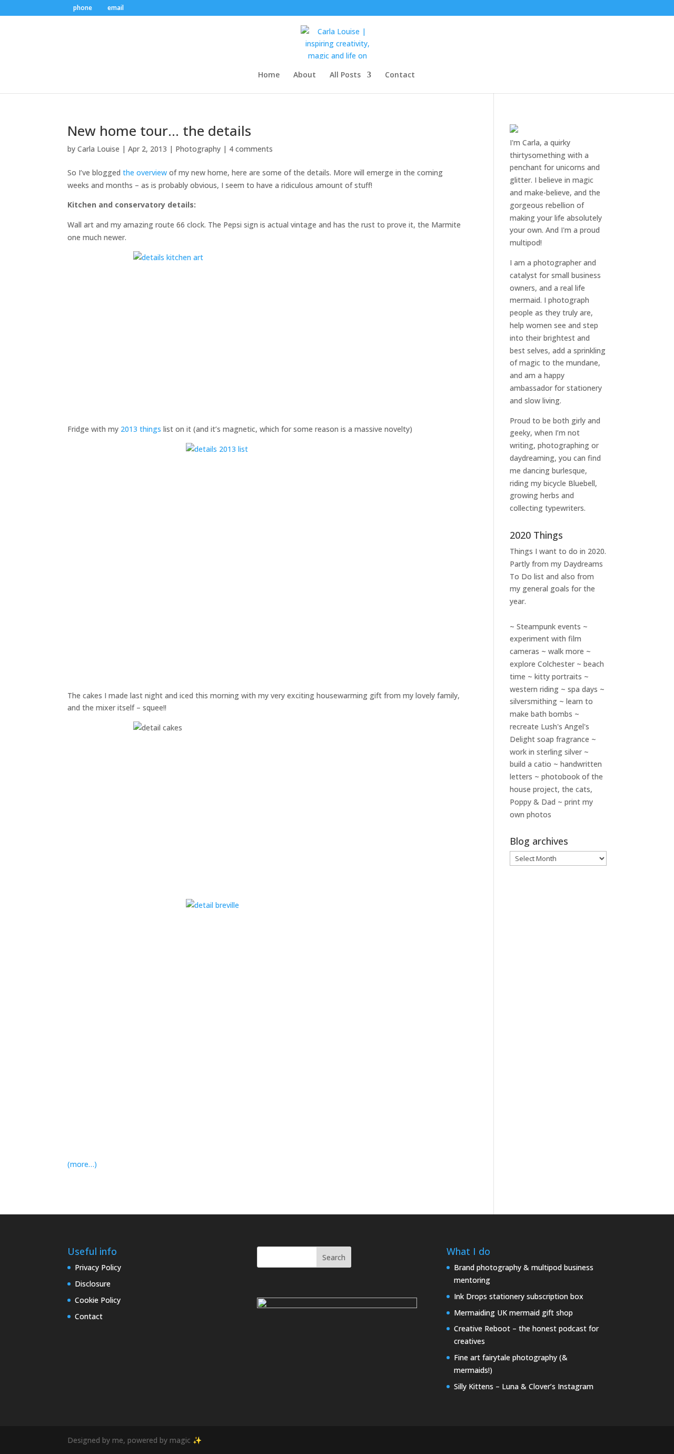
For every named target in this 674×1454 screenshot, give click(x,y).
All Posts (345, 75)
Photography (198, 149)
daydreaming (532, 458)
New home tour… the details (159, 130)
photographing (563, 445)
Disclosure (93, 1284)
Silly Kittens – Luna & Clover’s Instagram (523, 1386)
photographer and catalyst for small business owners (555, 275)
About (304, 75)
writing (521, 445)
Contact (400, 75)
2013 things (141, 429)
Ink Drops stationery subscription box (518, 1296)
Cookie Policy (98, 1300)
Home (269, 75)
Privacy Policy (98, 1267)
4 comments (251, 149)
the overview (145, 172)
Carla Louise (98, 149)
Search (333, 1257)
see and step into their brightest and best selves (554, 337)
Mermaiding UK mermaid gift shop (513, 1313)
